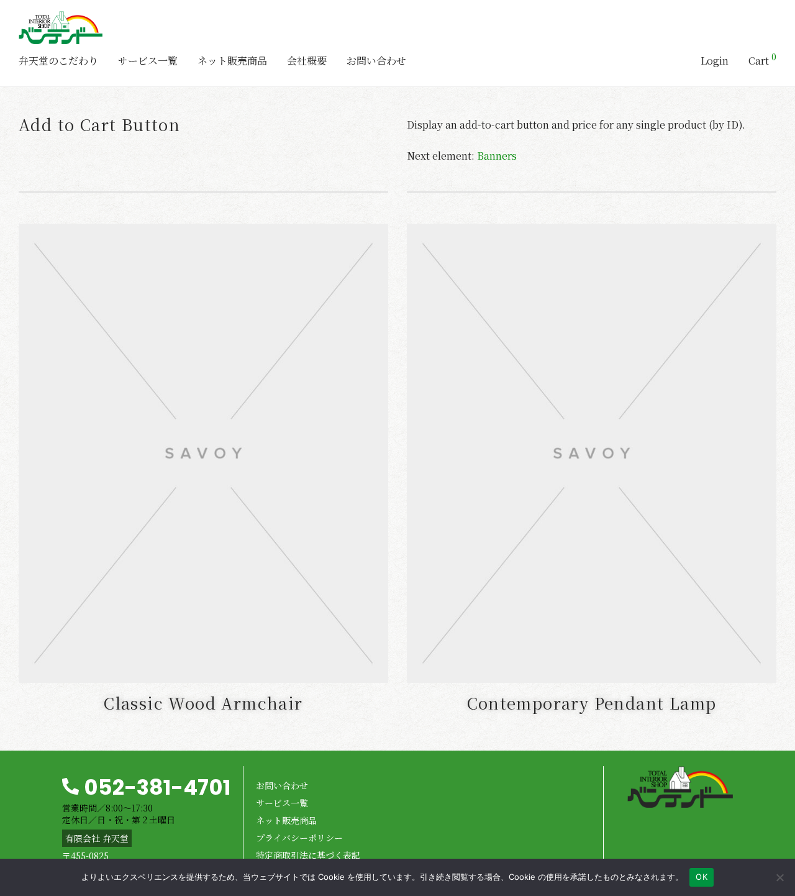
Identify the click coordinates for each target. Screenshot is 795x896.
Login (715, 60)
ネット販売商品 (232, 60)
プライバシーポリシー (299, 837)
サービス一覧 (148, 60)
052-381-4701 (157, 787)
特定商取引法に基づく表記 (308, 855)
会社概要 (307, 60)
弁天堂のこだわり (58, 60)
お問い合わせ (376, 60)
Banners (497, 156)
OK (701, 877)
